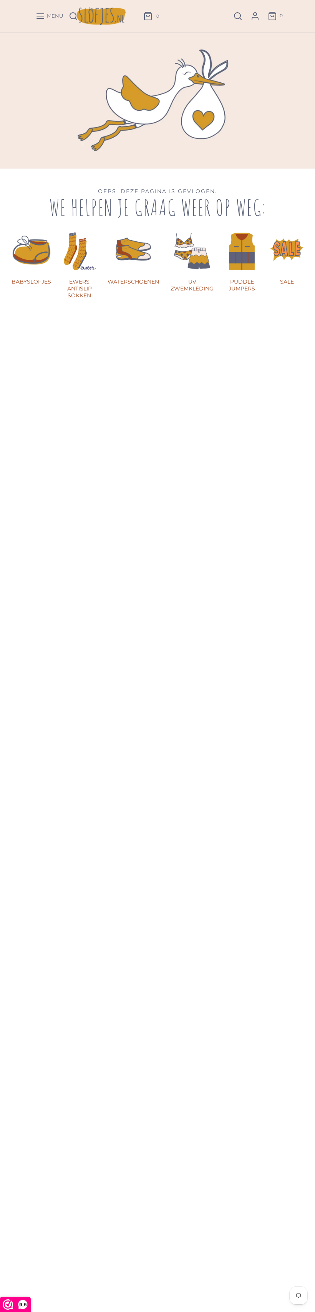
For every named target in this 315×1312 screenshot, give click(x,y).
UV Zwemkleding (192, 285)
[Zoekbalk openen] (238, 16)
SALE (287, 281)
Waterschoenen (133, 281)
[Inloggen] (255, 16)
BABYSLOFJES (31, 281)
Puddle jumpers (242, 285)
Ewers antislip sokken (79, 288)
